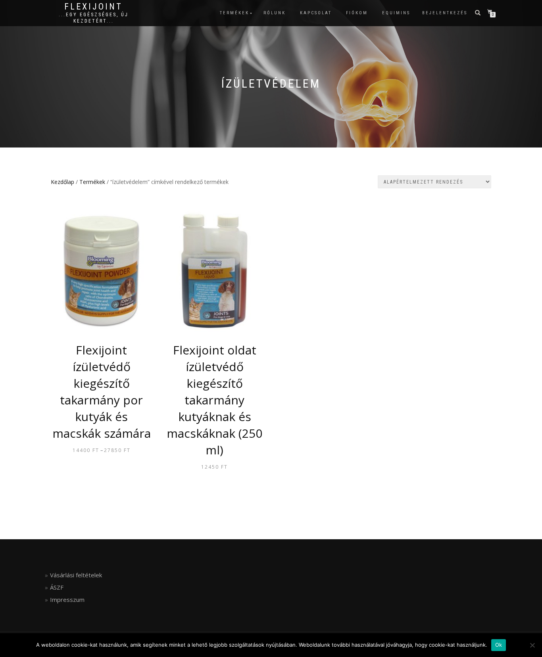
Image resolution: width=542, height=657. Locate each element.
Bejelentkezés (444, 12)
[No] (532, 645)
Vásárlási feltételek (76, 575)
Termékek (234, 12)
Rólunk (274, 12)
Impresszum (67, 599)
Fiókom (357, 12)
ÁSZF (56, 587)
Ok (498, 645)
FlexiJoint (93, 6)
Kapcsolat (316, 12)
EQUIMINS (396, 12)
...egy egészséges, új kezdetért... (94, 18)
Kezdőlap (62, 182)
